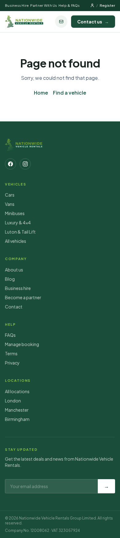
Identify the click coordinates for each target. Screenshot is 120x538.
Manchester (17, 410)
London (13, 400)
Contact (13, 306)
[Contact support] (61, 21)
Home (41, 92)
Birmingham (17, 419)
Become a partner (23, 297)
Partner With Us (43, 5)
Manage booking (22, 344)
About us (14, 269)
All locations (17, 391)
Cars (9, 195)
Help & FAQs (69, 5)
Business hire (18, 288)
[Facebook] (10, 163)
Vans (9, 204)
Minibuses (15, 213)
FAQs (10, 335)
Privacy (12, 362)
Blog (10, 279)
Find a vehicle (69, 92)
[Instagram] (25, 163)
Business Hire (17, 5)
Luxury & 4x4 (18, 222)
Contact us (93, 21)
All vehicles (15, 241)
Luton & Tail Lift (20, 231)
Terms (11, 353)
